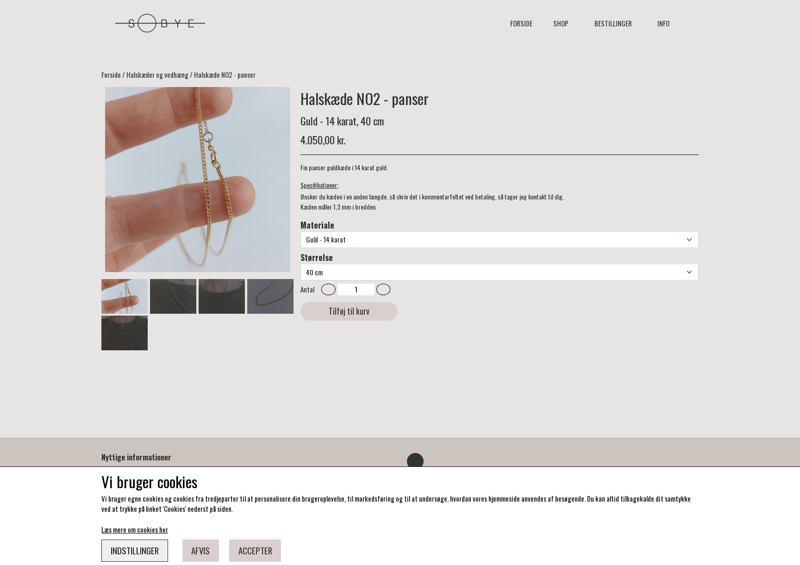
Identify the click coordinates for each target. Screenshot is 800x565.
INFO (663, 23)
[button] (328, 289)
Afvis (200, 550)
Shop (561, 23)
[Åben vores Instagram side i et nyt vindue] (415, 461)
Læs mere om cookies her (134, 529)
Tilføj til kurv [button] (349, 311)
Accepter (255, 550)
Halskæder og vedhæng (157, 74)
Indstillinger (135, 550)
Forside (521, 23)
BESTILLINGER (613, 23)
